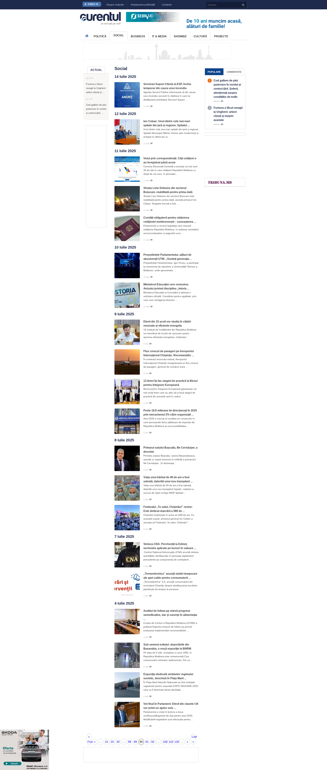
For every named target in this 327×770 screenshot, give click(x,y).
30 (118, 741)
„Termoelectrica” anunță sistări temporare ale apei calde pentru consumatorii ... (170, 575)
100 (165, 741)
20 (112, 741)
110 (171, 741)
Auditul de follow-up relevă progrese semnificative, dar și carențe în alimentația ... (170, 614)
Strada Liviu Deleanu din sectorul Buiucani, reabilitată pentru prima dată (167, 190)
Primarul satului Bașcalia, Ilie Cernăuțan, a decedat (170, 449)
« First (90, 739)
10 (106, 741)
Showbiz (180, 36)
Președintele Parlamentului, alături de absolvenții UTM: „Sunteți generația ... (167, 256)
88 (129, 741)
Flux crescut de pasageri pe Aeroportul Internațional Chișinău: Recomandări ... (168, 353)
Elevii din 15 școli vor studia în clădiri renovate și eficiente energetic (167, 323)
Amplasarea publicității (143, 4)
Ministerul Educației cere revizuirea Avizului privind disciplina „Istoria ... (166, 286)
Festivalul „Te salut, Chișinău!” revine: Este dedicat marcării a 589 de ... (168, 508)
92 (152, 741)
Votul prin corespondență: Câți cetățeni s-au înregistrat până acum (170, 160)
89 (135, 741)
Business (138, 36)
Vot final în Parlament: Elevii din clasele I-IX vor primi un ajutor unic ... (170, 705)
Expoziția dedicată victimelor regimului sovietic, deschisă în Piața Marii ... (168, 676)
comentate (234, 72)
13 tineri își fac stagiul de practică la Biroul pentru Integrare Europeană (170, 382)
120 (176, 741)
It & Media (159, 36)
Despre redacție (115, 4)
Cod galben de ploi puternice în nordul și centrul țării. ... (96, 108)
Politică (100, 36)
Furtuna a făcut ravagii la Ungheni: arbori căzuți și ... (96, 88)
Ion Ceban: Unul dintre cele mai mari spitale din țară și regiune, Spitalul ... (166, 123)
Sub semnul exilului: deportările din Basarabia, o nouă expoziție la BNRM (167, 646)
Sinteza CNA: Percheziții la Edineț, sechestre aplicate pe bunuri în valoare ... (169, 546)
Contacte (167, 4)
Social (118, 35)
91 (147, 741)
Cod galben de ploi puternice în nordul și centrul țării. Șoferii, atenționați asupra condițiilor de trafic (227, 88)
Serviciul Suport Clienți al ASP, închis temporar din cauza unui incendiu (167, 86)
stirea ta (93, 4)
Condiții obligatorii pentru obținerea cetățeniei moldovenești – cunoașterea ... (169, 219)
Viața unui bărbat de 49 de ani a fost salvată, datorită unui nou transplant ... (168, 479)
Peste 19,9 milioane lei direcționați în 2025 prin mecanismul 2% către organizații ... (170, 412)
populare (214, 72)
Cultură (200, 36)
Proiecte (221, 36)
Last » (194, 739)
